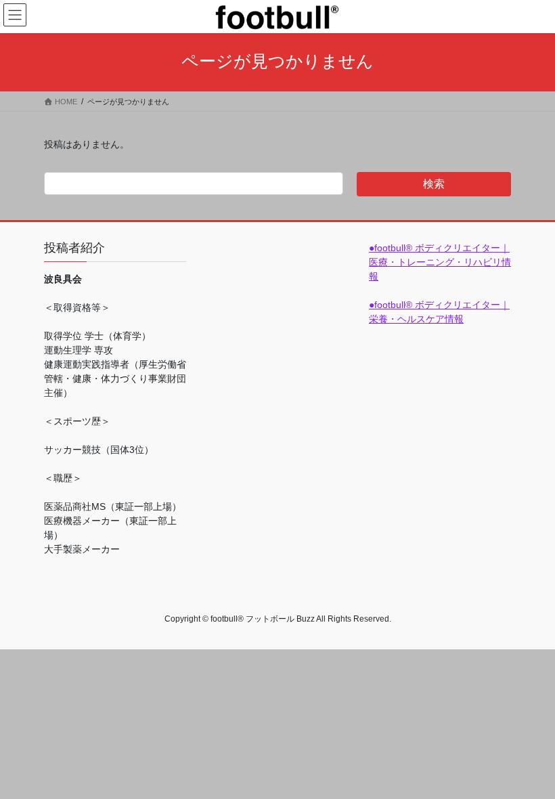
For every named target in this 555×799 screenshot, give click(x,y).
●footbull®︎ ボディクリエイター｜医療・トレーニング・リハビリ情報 (440, 262)
